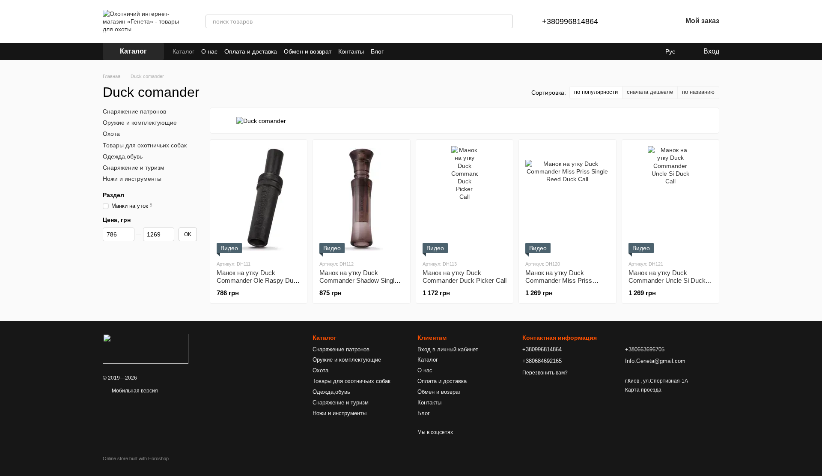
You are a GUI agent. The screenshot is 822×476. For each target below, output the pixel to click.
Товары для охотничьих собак (145, 144)
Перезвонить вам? (545, 373)
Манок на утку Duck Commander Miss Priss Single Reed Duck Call (558, 280)
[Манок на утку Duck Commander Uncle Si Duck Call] (670, 199)
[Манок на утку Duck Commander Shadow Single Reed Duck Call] (361, 199)
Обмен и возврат (307, 51)
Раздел (113, 195)
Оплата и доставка (250, 51)
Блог (377, 51)
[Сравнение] (630, 21)
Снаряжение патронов (134, 111)
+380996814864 (570, 21)
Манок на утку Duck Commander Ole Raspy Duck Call (258, 280)
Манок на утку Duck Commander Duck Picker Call (464, 276)
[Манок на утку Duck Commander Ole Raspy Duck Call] (259, 199)
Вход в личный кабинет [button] (447, 349)
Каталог (183, 51)
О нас (209, 51)
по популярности (596, 92)
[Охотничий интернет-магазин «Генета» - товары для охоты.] (145, 349)
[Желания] (653, 21)
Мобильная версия (134, 391)
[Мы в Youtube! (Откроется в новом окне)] (405, 51)
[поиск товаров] (506, 21)
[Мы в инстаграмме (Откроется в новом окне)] (416, 51)
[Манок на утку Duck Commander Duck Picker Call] (464, 199)
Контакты (351, 51)
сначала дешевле (650, 92)
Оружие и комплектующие (140, 122)
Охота (111, 133)
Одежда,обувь (123, 156)
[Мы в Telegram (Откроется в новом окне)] (426, 51)
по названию (698, 92)
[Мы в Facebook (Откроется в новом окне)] (395, 51)
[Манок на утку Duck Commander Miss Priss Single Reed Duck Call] (567, 199)
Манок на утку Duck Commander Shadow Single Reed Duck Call (358, 280)
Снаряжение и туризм (133, 167)
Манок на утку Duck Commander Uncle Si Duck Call (667, 280)
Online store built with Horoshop (136, 458)
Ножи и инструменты (132, 178)
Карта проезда (643, 390)
